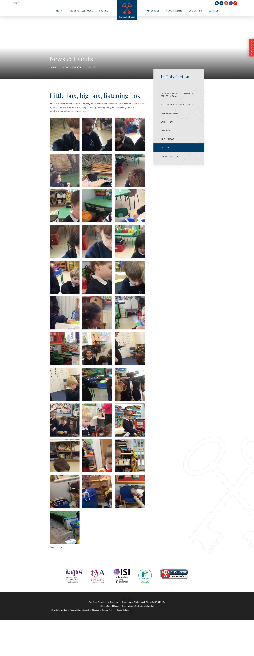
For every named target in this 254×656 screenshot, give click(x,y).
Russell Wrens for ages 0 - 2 (177, 105)
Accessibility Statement (79, 610)
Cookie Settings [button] (123, 610)
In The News (167, 139)
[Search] (235, 3)
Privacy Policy (107, 610)
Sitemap (95, 610)
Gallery (92, 67)
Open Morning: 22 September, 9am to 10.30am (177, 95)
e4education (149, 606)
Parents (17, 3)
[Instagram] (226, 3)
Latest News (168, 122)
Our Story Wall (169, 113)
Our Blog (166, 131)
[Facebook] (231, 3)
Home (53, 67)
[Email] (221, 3)
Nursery (59, 547)
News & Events (72, 67)
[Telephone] (217, 3)
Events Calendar (170, 156)
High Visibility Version (58, 610)
